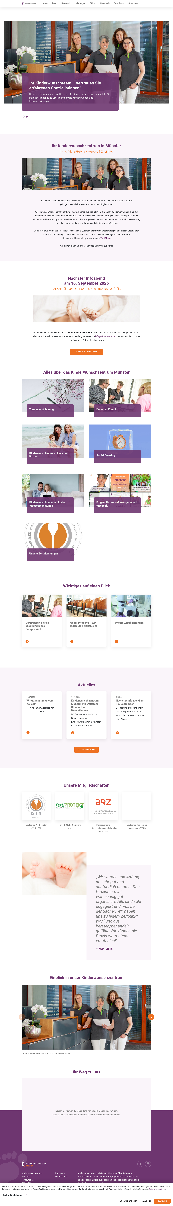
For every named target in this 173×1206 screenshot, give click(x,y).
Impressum (60, 1173)
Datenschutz (61, 1176)
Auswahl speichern (129, 1201)
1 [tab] (24, 117)
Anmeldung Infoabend (86, 352)
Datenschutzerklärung (157, 1189)
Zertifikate (105, 238)
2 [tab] (27, 117)
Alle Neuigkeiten (86, 750)
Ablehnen (147, 1201)
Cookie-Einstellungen (13, 1195)
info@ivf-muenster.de (105, 336)
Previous (22, 1017)
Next (151, 1017)
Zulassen (162, 1201)
